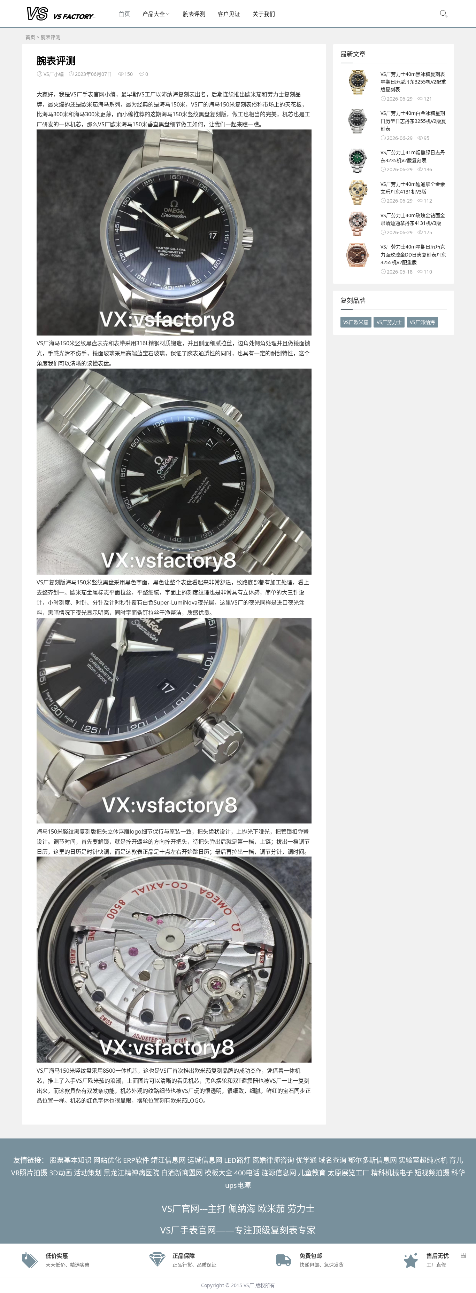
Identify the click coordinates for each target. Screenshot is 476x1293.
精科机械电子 (392, 1172)
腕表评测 (194, 14)
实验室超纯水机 (423, 1160)
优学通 (306, 1160)
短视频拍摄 (432, 1172)
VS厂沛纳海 (422, 322)
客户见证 (229, 14)
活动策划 (88, 1172)
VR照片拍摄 (29, 1172)
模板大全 (218, 1172)
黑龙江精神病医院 (131, 1172)
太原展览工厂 (348, 1172)
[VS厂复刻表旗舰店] (60, 19)
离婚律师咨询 (273, 1160)
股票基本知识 (71, 1160)
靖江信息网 (168, 1160)
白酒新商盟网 (182, 1172)
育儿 (456, 1160)
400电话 (247, 1172)
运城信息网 (204, 1160)
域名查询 (332, 1160)
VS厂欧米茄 (355, 322)
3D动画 (60, 1172)
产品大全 (154, 14)
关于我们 (264, 14)
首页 (124, 14)
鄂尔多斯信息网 (372, 1160)
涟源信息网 (278, 1172)
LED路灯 (237, 1160)
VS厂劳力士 (389, 322)
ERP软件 (136, 1160)
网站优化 (107, 1160)
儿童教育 (312, 1172)
